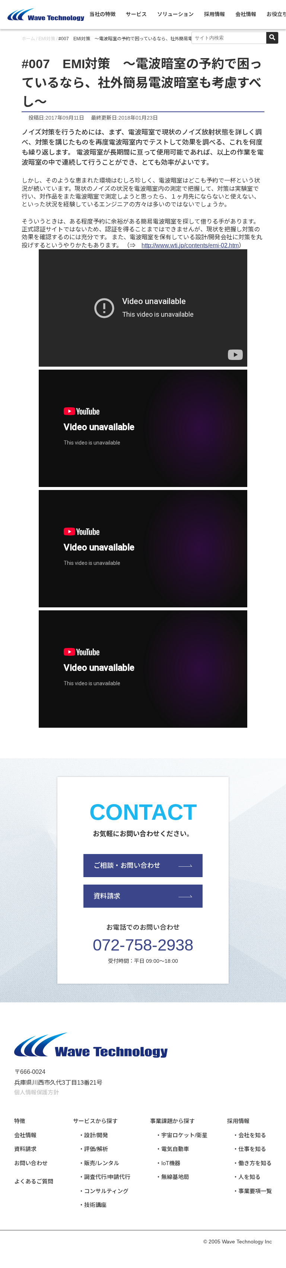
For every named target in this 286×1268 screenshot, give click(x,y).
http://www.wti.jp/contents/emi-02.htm (190, 245)
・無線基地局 (172, 1177)
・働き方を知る (252, 1163)
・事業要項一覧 (252, 1191)
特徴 (19, 1121)
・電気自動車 (172, 1149)
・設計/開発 (93, 1135)
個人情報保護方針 (36, 1092)
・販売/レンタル (99, 1163)
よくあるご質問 (33, 1181)
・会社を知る (249, 1135)
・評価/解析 (93, 1149)
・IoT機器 (168, 1163)
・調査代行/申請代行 (104, 1177)
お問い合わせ (31, 1163)
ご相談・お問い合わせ (127, 865)
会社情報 (245, 14)
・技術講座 (93, 1205)
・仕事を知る (249, 1149)
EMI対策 (46, 38)
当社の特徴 (102, 14)
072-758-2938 (143, 945)
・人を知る (247, 1177)
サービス (136, 14)
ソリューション (175, 14)
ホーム (28, 38)
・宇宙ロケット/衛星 (181, 1135)
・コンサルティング (103, 1191)
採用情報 (214, 14)
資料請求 (106, 896)
